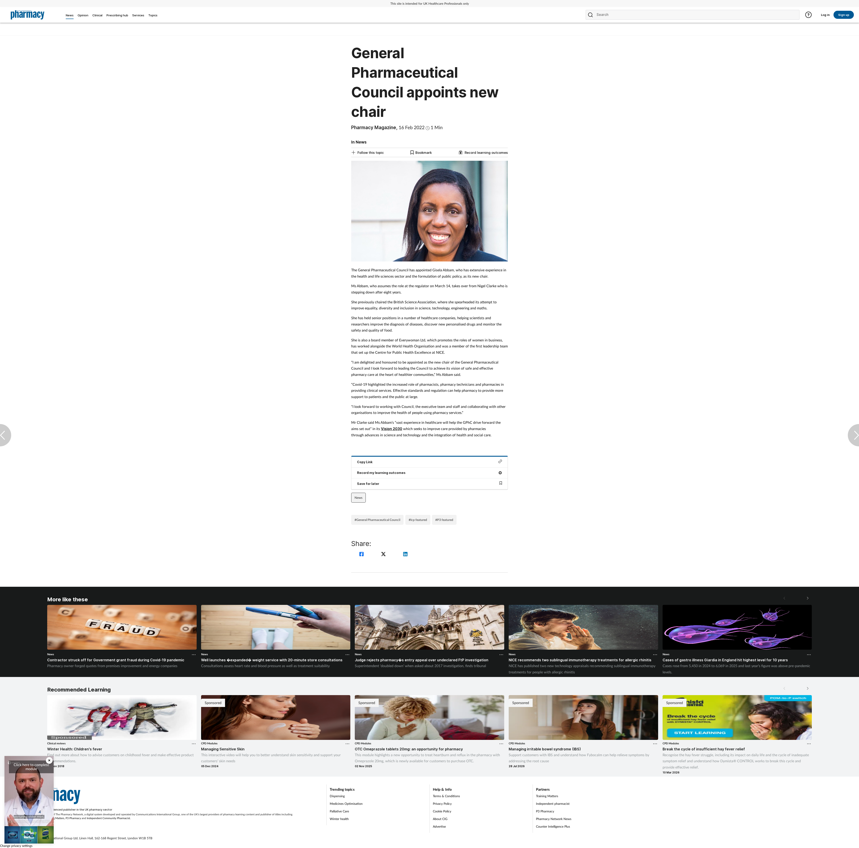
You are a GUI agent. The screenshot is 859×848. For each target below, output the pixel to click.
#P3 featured (444, 520)
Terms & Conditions (446, 796)
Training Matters (54, 818)
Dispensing (337, 796)
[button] (807, 598)
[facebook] (362, 555)
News (358, 497)
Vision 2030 (391, 428)
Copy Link (364, 462)
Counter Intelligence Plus (553, 826)
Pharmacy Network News (553, 819)
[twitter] (384, 555)
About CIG (440, 819)
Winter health (339, 819)
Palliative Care (339, 811)
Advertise (439, 826)
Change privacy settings (16, 846)
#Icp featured (418, 520)
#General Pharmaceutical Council (377, 520)
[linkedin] (405, 555)
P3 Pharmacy (73, 818)
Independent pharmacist (553, 803)
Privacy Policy (442, 803)
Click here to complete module (31, 766)
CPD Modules (209, 743)
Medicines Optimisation (346, 803)
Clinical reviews (56, 743)
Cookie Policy (442, 811)
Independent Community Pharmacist (108, 818)
